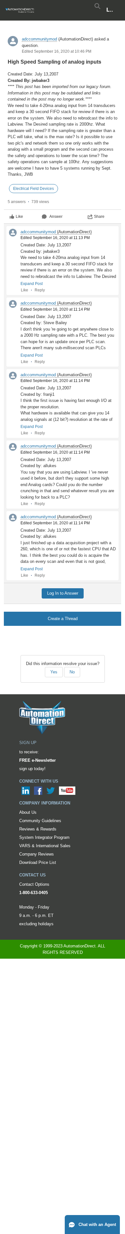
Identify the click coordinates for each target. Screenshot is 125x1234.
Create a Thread (63, 618)
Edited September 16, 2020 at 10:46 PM (56, 51)
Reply (40, 290)
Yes (53, 672)
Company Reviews (36, 854)
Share (99, 216)
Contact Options (34, 884)
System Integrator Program (44, 837)
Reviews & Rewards (37, 829)
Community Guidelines (40, 820)
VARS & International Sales (45, 845)
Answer (56, 216)
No (72, 672)
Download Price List (37, 862)
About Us (28, 812)
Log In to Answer (62, 593)
